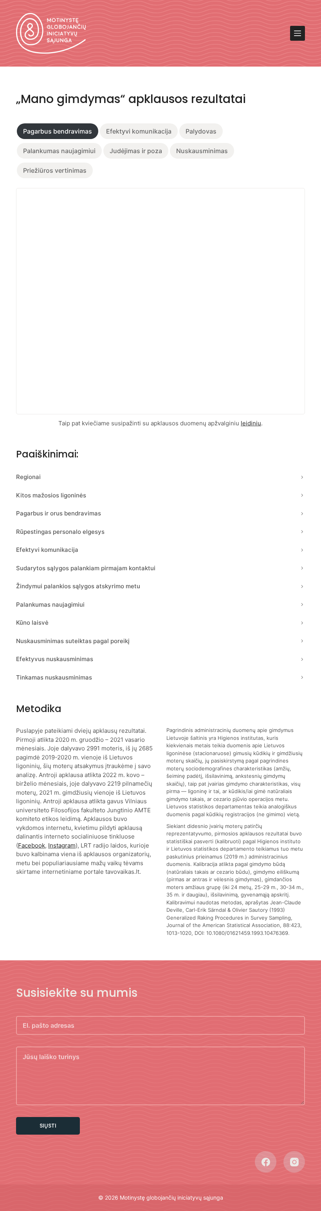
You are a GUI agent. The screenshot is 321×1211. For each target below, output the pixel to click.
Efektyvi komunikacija (138, 131)
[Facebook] (265, 1162)
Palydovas (201, 131)
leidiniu (251, 423)
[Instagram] (294, 1162)
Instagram (62, 845)
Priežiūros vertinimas (55, 170)
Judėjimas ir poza (136, 151)
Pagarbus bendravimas (57, 131)
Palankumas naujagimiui (59, 151)
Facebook (31, 845)
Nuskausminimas (202, 151)
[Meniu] (297, 33)
